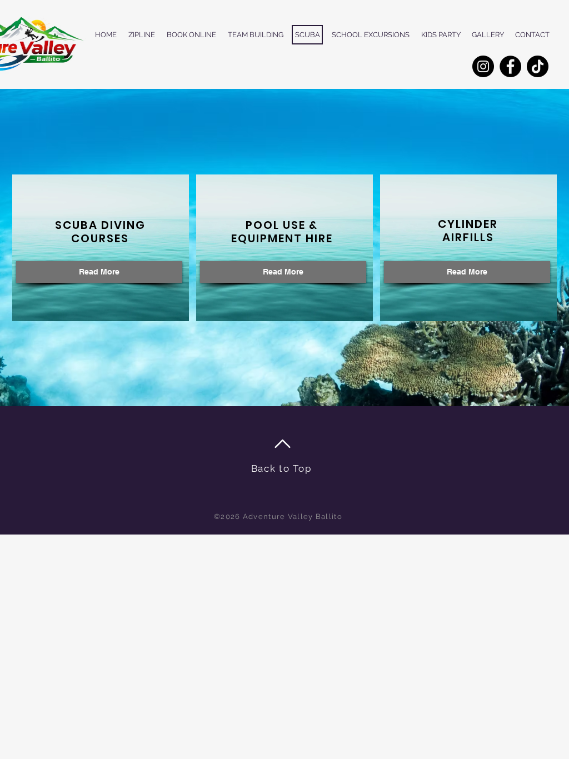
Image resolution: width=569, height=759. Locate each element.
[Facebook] (510, 66)
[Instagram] (483, 66)
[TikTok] (537, 66)
